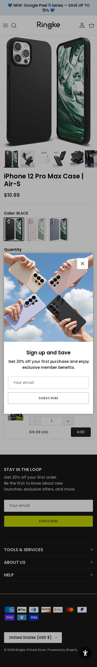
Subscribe (48, 398)
